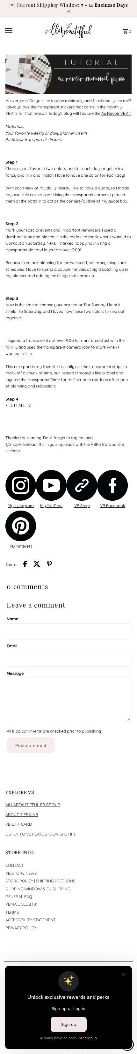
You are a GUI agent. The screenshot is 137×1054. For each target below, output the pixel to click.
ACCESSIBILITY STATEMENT (30, 919)
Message (15, 673)
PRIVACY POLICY (20, 927)
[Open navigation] (23, 31)
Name (12, 618)
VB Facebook (112, 505)
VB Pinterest (21, 546)
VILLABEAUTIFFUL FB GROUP (32, 804)
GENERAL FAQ (18, 896)
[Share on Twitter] (36, 565)
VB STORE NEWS (21, 873)
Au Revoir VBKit (116, 113)
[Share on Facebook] (25, 565)
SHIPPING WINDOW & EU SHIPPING (37, 888)
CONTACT (14, 865)
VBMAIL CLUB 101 (21, 904)
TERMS (12, 912)
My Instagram (21, 505)
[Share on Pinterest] (49, 565)
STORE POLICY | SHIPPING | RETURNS (40, 880)
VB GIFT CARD (18, 824)
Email (12, 645)
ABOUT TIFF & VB (21, 814)
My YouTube (51, 505)
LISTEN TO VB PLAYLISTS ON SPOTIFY (40, 834)
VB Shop (82, 505)
